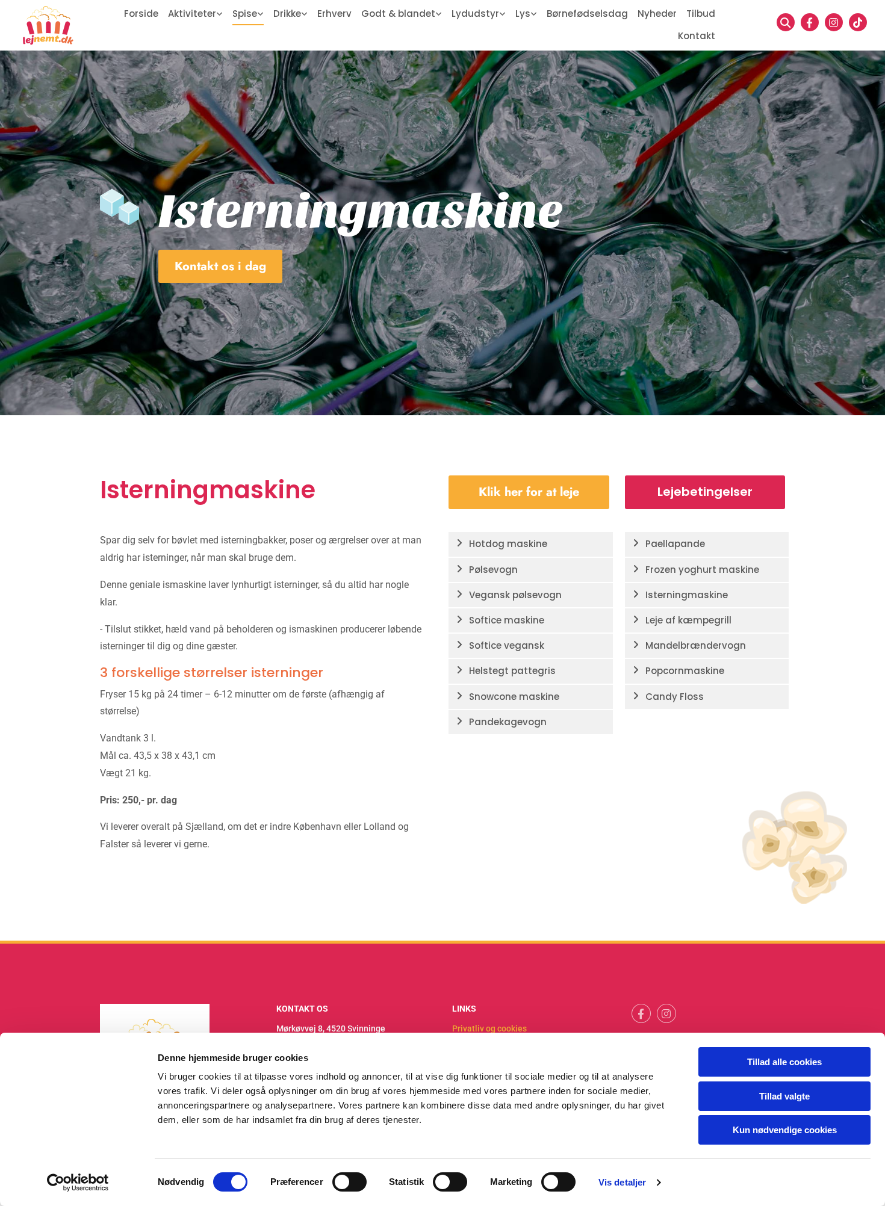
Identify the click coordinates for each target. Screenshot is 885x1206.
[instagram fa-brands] (834, 22)
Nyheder (657, 13)
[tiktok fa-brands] (858, 22)
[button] (220, 266)
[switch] (349, 1182)
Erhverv (334, 13)
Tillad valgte (784, 1096)
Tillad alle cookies (784, 1062)
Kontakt (696, 35)
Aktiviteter (192, 13)
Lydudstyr (475, 13)
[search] (786, 22)
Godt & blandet (398, 13)
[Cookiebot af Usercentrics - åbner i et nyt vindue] (78, 1183)
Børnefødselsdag (587, 13)
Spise (244, 13)
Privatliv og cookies (489, 1028)
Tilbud (700, 13)
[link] (195, 14)
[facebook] (810, 22)
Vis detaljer (622, 1182)
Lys (522, 13)
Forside (141, 13)
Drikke (287, 13)
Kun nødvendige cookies (785, 1130)
